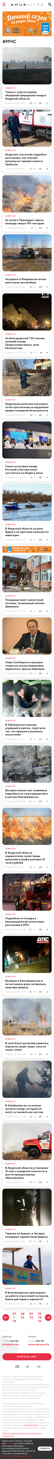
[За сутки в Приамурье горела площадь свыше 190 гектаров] (47, 228)
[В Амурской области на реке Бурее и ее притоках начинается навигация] (47, 540)
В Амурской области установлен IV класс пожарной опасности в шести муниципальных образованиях (26, 1172)
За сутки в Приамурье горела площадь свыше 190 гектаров (24, 221)
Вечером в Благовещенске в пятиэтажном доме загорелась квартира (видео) (25, 984)
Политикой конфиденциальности (17, 1456)
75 (14, 1321)
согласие (10, 1443)
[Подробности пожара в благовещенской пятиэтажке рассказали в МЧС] (47, 929)
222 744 (10, 1341)
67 (14, 1313)
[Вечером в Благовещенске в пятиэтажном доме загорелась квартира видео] (47, 992)
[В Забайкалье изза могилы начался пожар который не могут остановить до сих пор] (47, 1117)
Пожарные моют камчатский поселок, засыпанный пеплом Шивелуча (24, 603)
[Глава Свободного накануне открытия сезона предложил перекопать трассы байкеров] (47, 673)
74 (40, 1317)
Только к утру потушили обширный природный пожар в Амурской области (25, 95)
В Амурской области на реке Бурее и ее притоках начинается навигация (27, 532)
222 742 (36, 1341)
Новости (10, 88)
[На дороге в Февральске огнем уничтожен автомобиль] (47, 287)
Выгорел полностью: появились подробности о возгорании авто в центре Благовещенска (26, 793)
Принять (44, 1448)
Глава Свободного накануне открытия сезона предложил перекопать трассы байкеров (24, 665)
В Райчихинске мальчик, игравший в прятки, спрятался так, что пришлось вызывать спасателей (25, 729)
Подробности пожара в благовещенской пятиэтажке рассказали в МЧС (24, 921)
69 (31, 1313)
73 (31, 1317)
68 (22, 1313)
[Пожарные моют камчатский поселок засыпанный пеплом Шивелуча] (47, 611)
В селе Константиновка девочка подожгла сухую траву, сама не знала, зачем (26, 1046)
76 (40, 1321)
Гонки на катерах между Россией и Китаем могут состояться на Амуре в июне (24, 469)
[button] (39, 1367)
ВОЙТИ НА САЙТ (27, 1357)
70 (40, 1313)
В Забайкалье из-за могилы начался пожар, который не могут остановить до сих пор (24, 1109)
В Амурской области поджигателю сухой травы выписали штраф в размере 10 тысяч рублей (25, 857)
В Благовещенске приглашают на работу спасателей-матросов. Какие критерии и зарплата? (27, 1296)
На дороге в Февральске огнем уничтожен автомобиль (25, 281)
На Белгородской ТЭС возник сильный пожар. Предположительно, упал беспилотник (25, 343)
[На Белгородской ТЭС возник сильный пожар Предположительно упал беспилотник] (47, 353)
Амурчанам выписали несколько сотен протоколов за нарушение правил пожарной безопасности (27, 407)
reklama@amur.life (38, 1344)
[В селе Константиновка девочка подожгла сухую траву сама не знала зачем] (47, 1054)
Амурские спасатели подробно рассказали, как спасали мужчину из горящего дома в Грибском (25, 159)
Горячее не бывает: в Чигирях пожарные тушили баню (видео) (26, 1235)
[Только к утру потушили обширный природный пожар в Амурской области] (47, 103)
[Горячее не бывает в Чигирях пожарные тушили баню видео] (47, 1241)
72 (22, 1317)
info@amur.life (10, 1344)
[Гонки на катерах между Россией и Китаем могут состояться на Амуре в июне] (47, 477)
